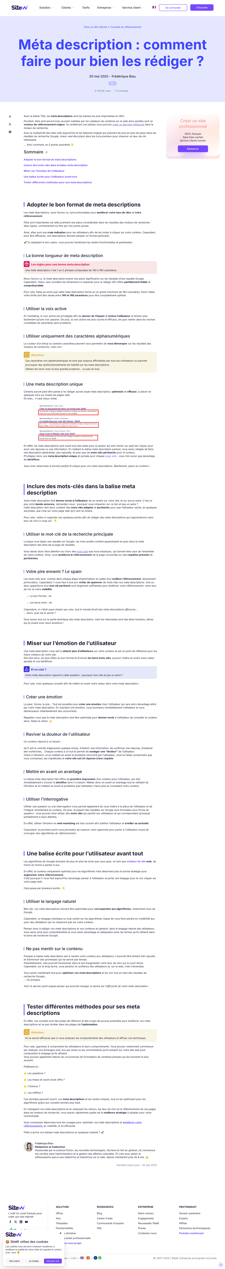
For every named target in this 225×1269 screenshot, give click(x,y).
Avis (58, 1218)
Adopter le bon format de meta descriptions (50, 159)
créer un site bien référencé (128, 124)
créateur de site (136, 861)
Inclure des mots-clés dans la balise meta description (56, 165)
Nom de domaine (66, 1233)
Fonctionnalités (64, 1228)
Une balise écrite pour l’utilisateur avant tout (50, 176)
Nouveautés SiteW (148, 1223)
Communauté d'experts (110, 1223)
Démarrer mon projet (68, 1243)
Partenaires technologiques (194, 1228)
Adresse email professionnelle (73, 1238)
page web (111, 456)
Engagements (146, 1218)
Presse (142, 1228)
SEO (112, 83)
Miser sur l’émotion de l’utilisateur (44, 170)
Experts (183, 1218)
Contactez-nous (147, 1233)
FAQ (99, 1228)
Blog (99, 1213)
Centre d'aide (104, 1218)
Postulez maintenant (191, 1233)
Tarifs (86, 7)
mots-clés (82, 551)
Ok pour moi (53, 1261)
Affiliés (183, 1223)
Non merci (14, 1261)
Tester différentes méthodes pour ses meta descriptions (58, 182)
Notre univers (146, 1213)
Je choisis (34, 1261)
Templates (62, 1223)
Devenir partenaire (189, 1213)
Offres (59, 1213)
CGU (74, 1258)
